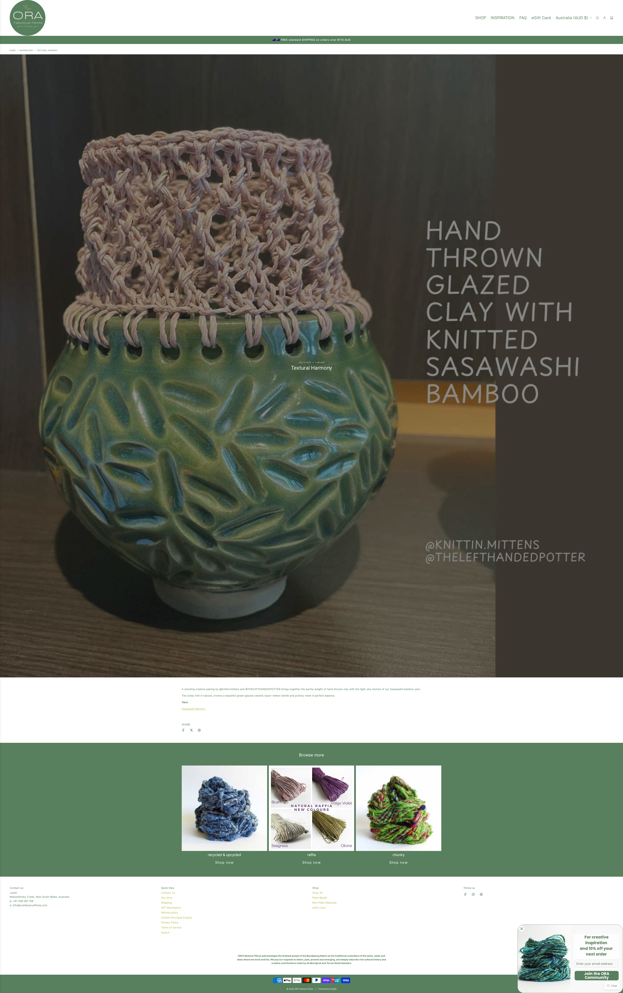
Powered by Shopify (327, 989)
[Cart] (611, 17)
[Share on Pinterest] (199, 731)
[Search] (597, 17)
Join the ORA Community (596, 975)
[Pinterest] (481, 894)
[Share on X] (191, 731)
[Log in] (604, 17)
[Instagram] (473, 894)
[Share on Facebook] (183, 731)
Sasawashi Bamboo (194, 709)
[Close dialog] (522, 929)
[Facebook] (465, 894)
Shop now (224, 862)
